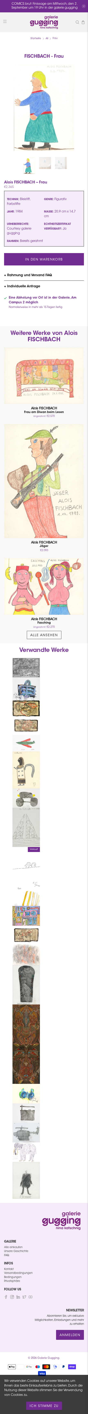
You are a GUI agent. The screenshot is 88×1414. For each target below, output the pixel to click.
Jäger (44, 544)
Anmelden (70, 1335)
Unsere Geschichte (16, 1251)
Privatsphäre (12, 1281)
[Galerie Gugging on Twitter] (24, 1298)
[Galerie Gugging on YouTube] (30, 1298)
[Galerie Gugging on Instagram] (12, 1298)
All (47, 39)
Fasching (44, 621)
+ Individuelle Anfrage (22, 286)
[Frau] (44, 107)
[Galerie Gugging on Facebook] (6, 1298)
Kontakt (9, 1269)
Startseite (35, 39)
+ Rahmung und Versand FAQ (28, 275)
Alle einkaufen (13, 1247)
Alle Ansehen (44, 635)
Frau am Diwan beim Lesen (44, 410)
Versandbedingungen (18, 1273)
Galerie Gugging (48, 1358)
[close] (84, 6)
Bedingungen (12, 1277)
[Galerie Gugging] (44, 22)
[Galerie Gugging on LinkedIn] (18, 1298)
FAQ (6, 1255)
